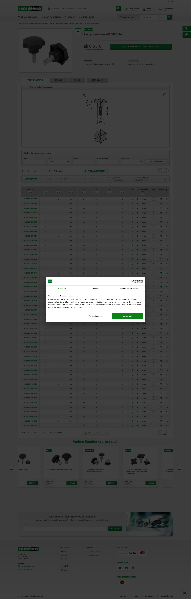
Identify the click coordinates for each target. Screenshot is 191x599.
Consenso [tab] (62, 288)
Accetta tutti (127, 316)
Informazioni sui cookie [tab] (128, 288)
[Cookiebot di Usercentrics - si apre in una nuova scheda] (133, 281)
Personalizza (94, 316)
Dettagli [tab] (96, 288)
